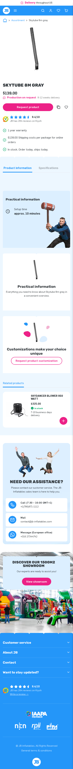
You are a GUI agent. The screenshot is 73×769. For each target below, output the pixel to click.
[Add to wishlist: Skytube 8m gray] (66, 107)
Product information (18, 168)
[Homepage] (6, 10)
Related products (13, 383)
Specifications (48, 168)
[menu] (15, 10)
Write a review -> (19, 694)
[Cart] (66, 10)
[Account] (51, 10)
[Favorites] (58, 10)
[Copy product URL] (58, 107)
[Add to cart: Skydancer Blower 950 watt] (63, 421)
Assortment (18, 20)
